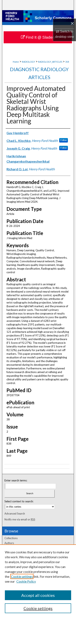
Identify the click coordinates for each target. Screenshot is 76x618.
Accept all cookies (38, 595)
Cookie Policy (26, 581)
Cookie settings (22, 576)
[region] (38, 581)
